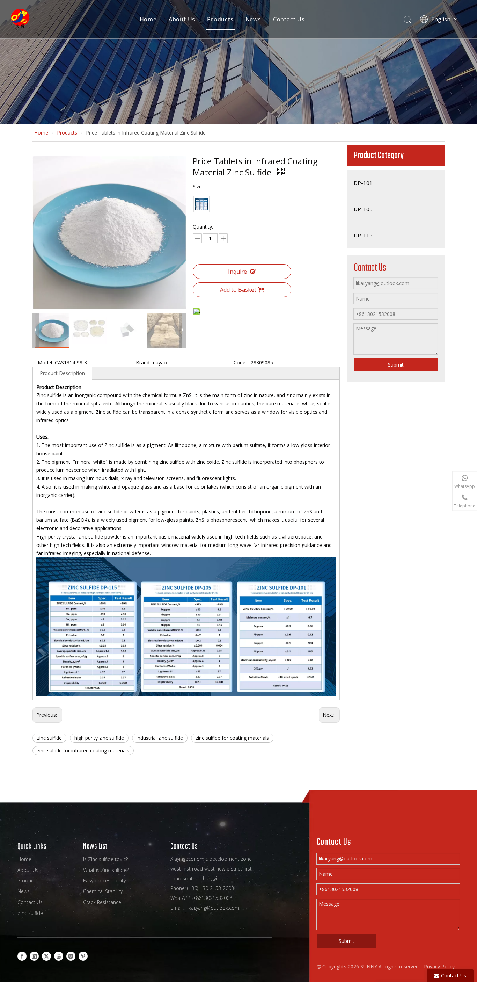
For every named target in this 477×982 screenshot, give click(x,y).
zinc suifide (49, 738)
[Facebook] (22, 955)
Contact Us (289, 19)
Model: (45, 362)
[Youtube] (58, 955)
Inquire (237, 271)
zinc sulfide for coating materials (232, 738)
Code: (240, 362)
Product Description (62, 373)
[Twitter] (46, 955)
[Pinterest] (83, 955)
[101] (201, 204)
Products (220, 19)
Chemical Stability (103, 891)
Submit (396, 364)
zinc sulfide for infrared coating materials (83, 750)
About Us (182, 19)
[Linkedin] (34, 955)
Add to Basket (238, 290)
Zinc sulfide (30, 913)
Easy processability (104, 880)
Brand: (143, 362)
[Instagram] (70, 955)
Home (148, 19)
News (253, 19)
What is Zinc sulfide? (106, 870)
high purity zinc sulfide (99, 738)
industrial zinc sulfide (160, 738)
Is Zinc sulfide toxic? (105, 859)
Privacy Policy (439, 966)
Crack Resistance (102, 902)
